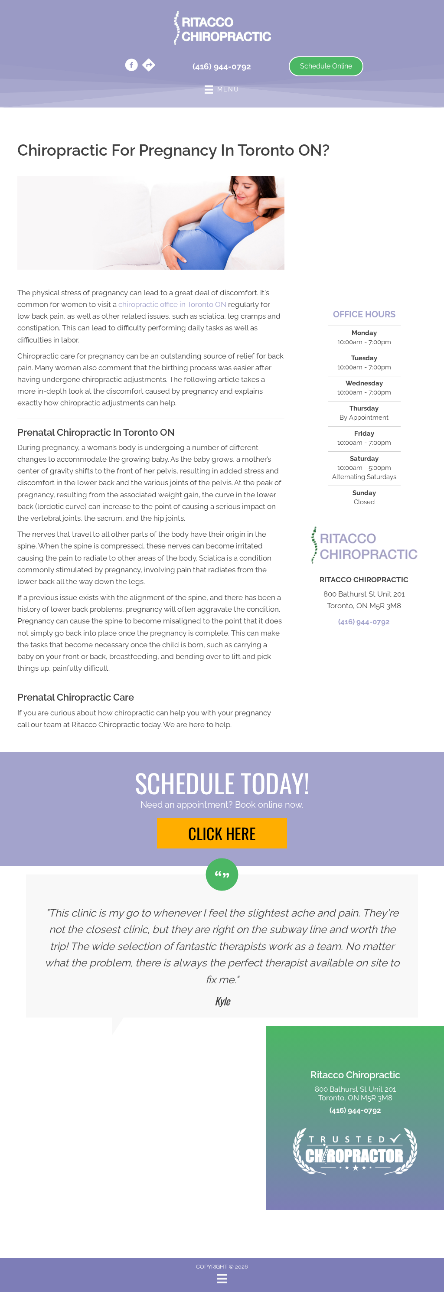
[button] (222, 833)
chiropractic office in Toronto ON (172, 304)
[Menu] (222, 1278)
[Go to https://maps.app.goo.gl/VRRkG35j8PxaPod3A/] (148, 66)
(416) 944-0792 (364, 621)
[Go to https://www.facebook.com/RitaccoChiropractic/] (131, 66)
